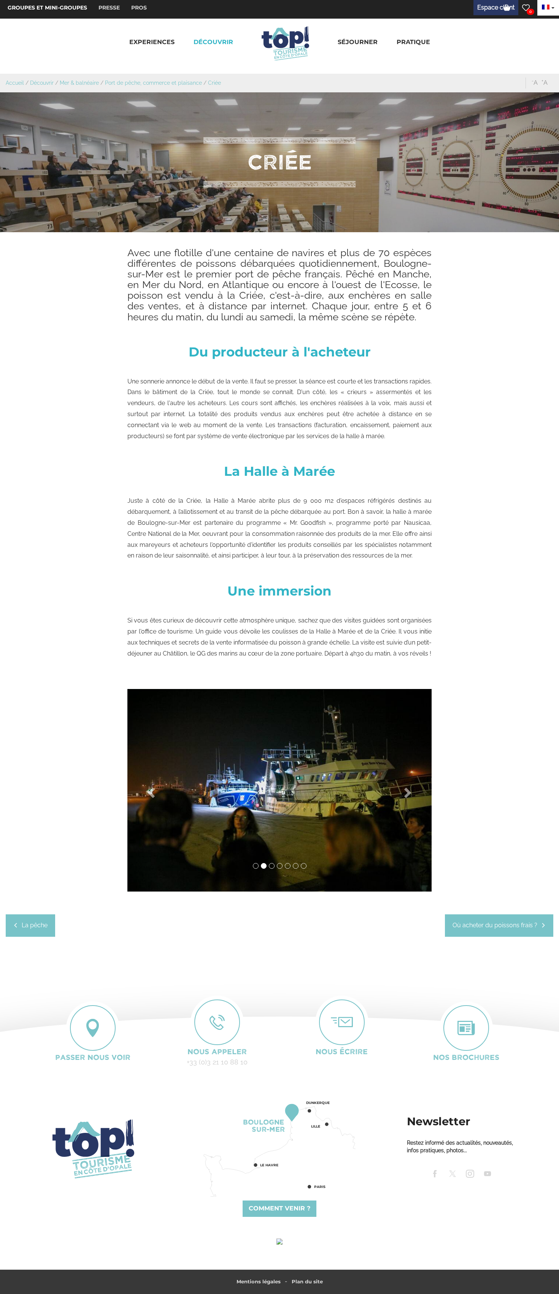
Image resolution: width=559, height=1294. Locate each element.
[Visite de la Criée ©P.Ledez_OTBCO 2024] (279, 790)
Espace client (496, 7)
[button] (152, 42)
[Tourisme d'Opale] (93, 1148)
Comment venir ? (279, 1208)
